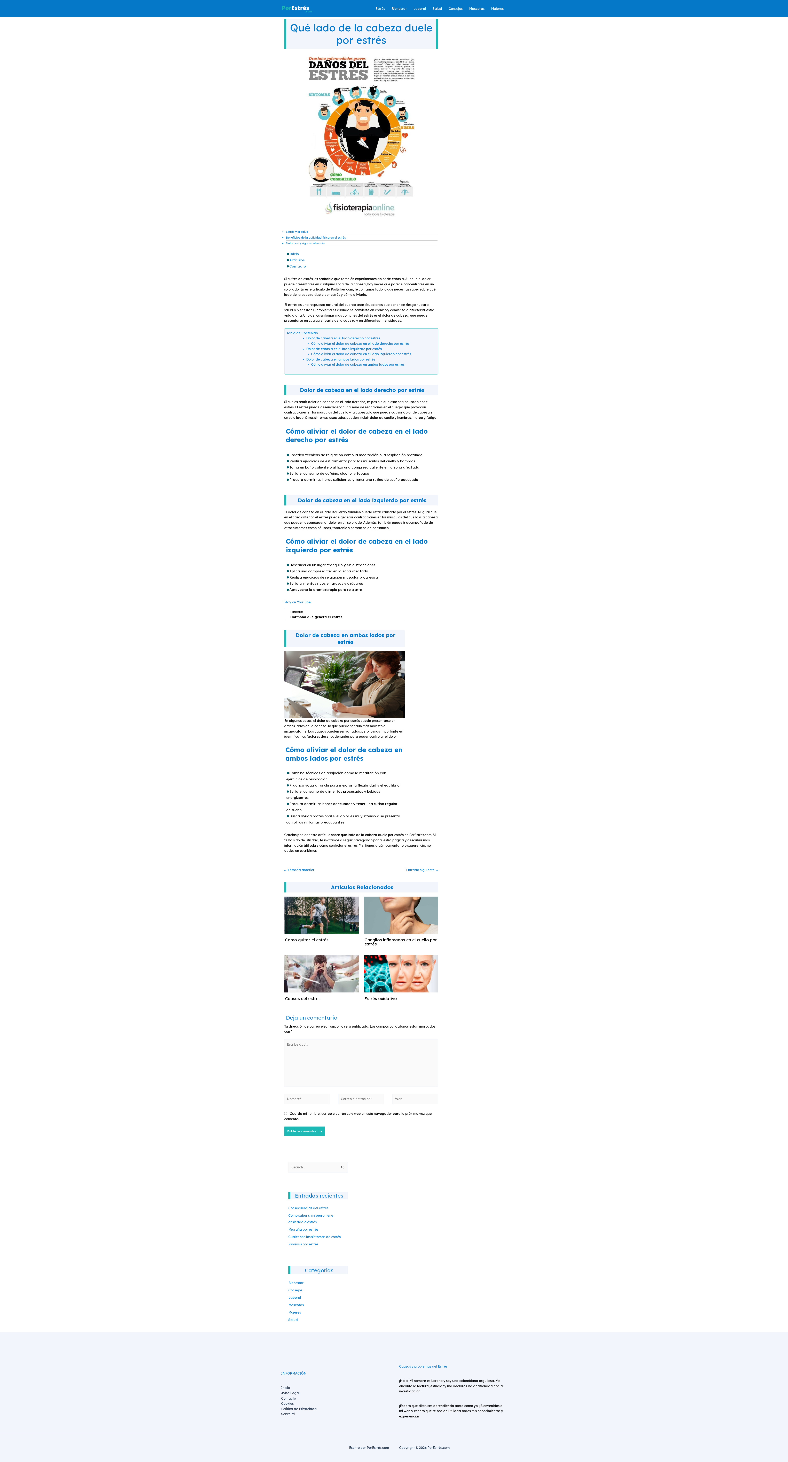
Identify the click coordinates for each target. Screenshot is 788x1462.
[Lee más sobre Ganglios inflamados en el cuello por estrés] (401, 915)
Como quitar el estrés (307, 939)
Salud (293, 1320)
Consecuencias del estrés (308, 1208)
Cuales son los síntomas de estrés (314, 1237)
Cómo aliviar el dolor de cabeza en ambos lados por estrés (357, 364)
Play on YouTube (297, 602)
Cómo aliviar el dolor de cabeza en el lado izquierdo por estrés (361, 354)
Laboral (294, 1297)
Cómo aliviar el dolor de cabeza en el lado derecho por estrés (360, 343)
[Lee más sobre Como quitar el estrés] (321, 915)
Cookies (287, 1403)
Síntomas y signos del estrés (305, 243)
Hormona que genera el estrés (316, 617)
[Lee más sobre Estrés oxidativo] (401, 974)
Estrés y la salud (297, 232)
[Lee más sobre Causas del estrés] (321, 974)
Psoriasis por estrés (303, 1244)
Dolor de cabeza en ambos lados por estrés (340, 359)
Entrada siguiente (422, 870)
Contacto (297, 266)
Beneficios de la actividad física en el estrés (316, 237)
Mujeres (294, 1312)
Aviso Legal (290, 1393)
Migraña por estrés (303, 1229)
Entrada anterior (299, 870)
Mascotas (296, 1305)
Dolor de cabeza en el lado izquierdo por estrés (344, 349)
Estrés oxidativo (380, 998)
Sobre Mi (288, 1414)
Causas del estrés (303, 998)
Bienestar (296, 1283)
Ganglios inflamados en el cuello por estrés (400, 941)
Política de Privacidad (299, 1409)
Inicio (294, 254)
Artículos (297, 260)
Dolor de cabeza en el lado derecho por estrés (343, 338)
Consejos (295, 1290)
